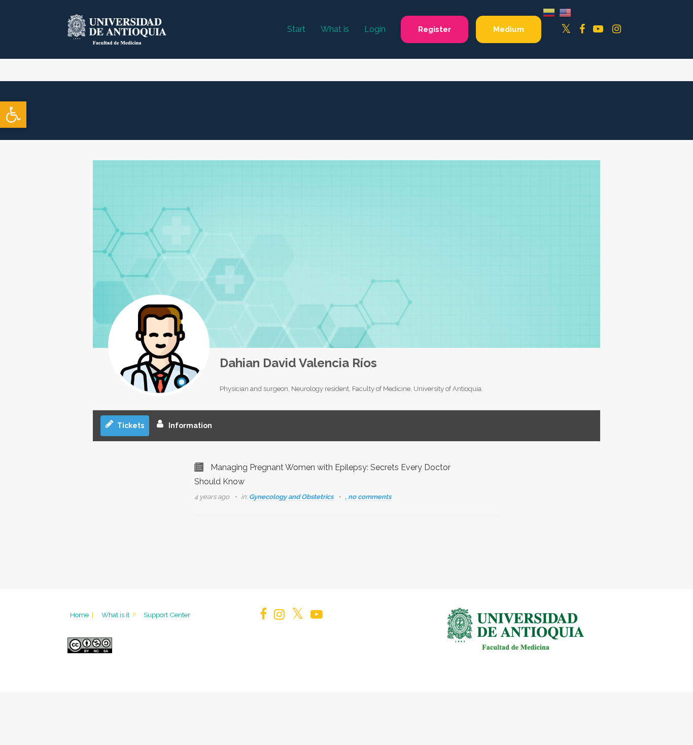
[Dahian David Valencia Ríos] (159, 345)
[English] (565, 12)
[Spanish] (549, 12)
